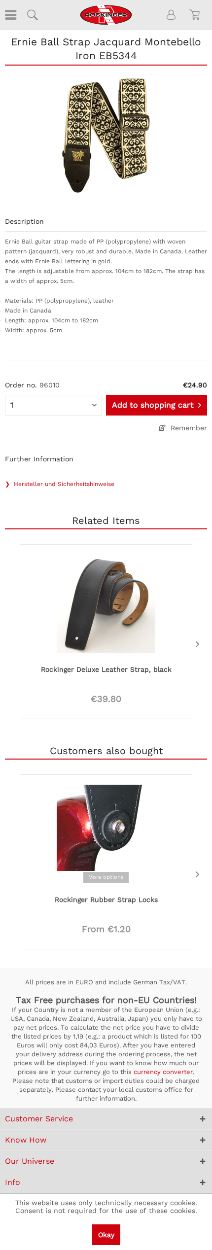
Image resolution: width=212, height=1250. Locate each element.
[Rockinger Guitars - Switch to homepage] (106, 15)
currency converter (163, 1072)
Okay (106, 1235)
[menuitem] (10, 15)
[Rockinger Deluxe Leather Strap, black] (106, 603)
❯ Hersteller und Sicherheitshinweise (59, 484)
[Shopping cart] (196, 15)
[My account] (171, 15)
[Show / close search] (32, 15)
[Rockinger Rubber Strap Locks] (106, 833)
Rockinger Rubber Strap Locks (106, 899)
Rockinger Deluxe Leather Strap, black (106, 669)
